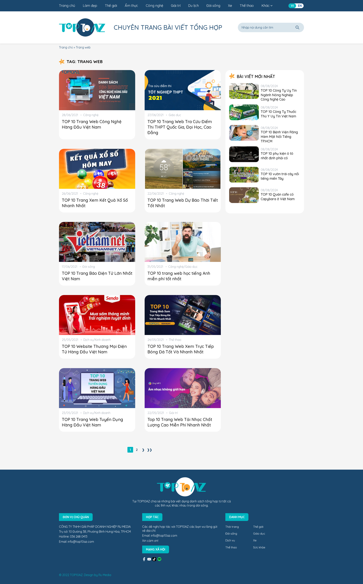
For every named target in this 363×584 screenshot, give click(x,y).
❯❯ (149, 450)
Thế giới (111, 5)
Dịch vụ (230, 540)
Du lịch (193, 5)
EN (300, 6)
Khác (265, 5)
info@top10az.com (81, 541)
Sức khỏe (259, 547)
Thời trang (232, 527)
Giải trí (176, 5)
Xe (230, 5)
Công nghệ (154, 5)
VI (292, 6)
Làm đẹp (90, 5)
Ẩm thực (131, 5)
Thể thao (247, 5)
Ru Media (105, 575)
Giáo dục (259, 533)
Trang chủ (67, 5)
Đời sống (213, 5)
